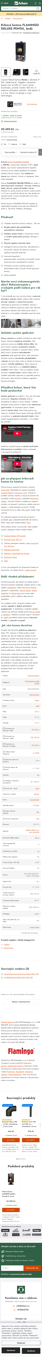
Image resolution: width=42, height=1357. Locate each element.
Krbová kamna (34, 695)
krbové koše (15, 593)
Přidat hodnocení (21, 1002)
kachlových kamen (15, 1066)
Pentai (37, 700)
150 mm (36, 794)
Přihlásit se (32, 1268)
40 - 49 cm (35, 745)
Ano (38, 812)
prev (1, 1125)
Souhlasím (31, 1351)
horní (37, 788)
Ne (38, 775)
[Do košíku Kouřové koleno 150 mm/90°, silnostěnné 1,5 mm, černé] (11, 1140)
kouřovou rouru (21, 493)
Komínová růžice (10, 557)
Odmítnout (11, 1350)
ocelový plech (34, 927)
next (40, 1125)
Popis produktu (10, 152)
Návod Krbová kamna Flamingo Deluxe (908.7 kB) (21, 974)
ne (38, 851)
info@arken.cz (23, 1305)
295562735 (23, 1309)
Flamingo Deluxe (11, 140)
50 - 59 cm (35, 729)
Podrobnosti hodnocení (31, 33)
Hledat (38, 8)
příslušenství (11, 587)
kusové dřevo (34, 800)
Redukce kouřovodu (11, 550)
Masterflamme (15, 1074)
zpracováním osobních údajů (21, 1274)
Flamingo (11, 1072)
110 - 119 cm (35, 737)
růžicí (28, 522)
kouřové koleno (7, 493)
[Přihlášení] (35, 3)
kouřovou (18, 498)
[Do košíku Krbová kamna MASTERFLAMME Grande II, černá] (11, 1210)
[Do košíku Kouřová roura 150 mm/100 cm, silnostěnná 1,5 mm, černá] (31, 1140)
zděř (10, 519)
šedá (37, 706)
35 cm (37, 838)
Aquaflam (20, 1072)
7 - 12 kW (36, 753)
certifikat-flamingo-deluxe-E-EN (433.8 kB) (18, 977)
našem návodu (30, 570)
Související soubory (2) (28, 152)
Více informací (32, 104)
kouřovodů (5, 490)
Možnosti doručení (10, 121)
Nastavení (21, 1343)
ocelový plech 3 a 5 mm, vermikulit (32, 831)
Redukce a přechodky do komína (17, 553)
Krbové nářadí (25, 590)
